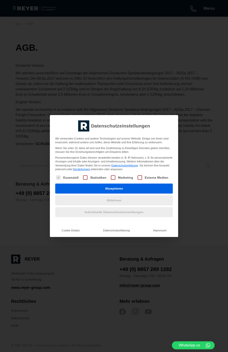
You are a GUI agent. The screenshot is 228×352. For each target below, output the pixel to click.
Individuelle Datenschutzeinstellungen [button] (114, 212)
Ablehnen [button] (114, 200)
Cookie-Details (71, 230)
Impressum (160, 230)
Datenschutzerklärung (124, 165)
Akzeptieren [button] (114, 188)
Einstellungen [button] (81, 169)
